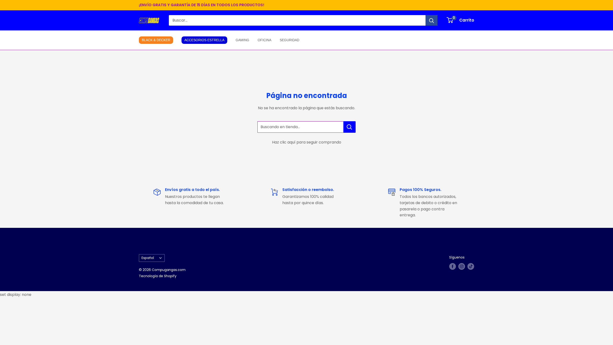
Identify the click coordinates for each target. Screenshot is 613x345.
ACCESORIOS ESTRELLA (204, 40)
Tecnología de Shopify (157, 276)
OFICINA (264, 40)
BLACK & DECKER (156, 40)
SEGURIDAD (289, 40)
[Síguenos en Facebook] (452, 266)
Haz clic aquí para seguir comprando (306, 142)
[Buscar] (431, 20)
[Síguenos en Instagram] (461, 266)
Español (148, 258)
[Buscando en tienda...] (349, 127)
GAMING (242, 40)
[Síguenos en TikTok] (470, 266)
